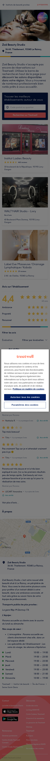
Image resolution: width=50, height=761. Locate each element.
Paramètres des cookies (25, 405)
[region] (25, 380)
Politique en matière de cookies (28, 389)
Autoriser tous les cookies (25, 397)
